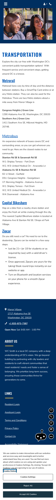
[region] (28, 472)
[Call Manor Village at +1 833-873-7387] (50, 4)
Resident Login (12, 404)
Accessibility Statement (16, 444)
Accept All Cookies (27, 494)
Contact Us (10, 436)
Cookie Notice (10, 471)
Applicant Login (13, 412)
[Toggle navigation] (5, 4)
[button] (45, 4)
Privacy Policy (12, 428)
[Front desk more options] (51, 436)
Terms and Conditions (15, 420)
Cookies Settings (27, 477)
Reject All (28, 485)
